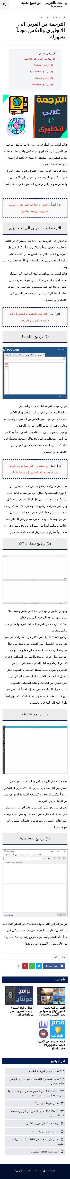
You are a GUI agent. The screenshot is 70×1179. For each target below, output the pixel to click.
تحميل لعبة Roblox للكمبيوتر (44, 1151)
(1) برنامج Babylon (43, 65)
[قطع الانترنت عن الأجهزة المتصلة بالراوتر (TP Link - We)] (51, 1029)
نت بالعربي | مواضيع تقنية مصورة (41, 4)
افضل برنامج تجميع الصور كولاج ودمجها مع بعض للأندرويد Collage (52, 1011)
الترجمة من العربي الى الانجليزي (39, 58)
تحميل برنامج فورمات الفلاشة (44, 1071)
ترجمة (54, 957)
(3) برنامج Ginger (44, 78)
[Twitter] (39, 966)
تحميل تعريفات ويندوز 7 (47, 1103)
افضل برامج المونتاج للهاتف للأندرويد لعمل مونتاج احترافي (21, 1011)
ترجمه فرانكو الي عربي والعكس (42, 1123)
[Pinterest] (25, 966)
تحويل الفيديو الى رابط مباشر (44, 1131)
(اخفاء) (42, 53)
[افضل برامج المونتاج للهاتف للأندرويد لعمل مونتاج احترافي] (19, 995)
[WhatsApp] (32, 966)
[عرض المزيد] (18, 966)
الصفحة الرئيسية (57, 17)
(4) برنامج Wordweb (42, 84)
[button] (66, 4)
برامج (43, 17)
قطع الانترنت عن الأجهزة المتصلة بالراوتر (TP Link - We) (51, 1045)
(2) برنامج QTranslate (41, 71)
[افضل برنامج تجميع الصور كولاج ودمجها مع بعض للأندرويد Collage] (51, 995)
